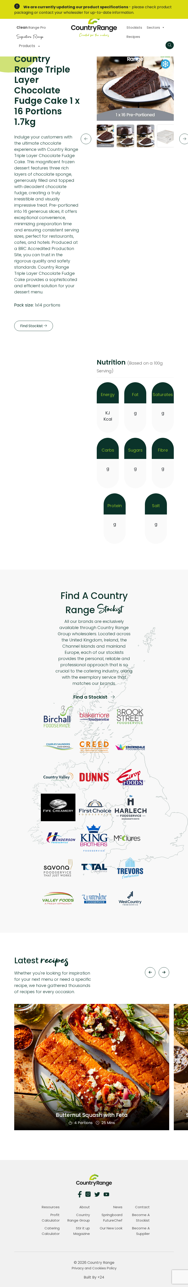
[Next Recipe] (164, 972)
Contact (142, 1207)
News (117, 1207)
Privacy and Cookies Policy (94, 1268)
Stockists (134, 27)
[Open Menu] (170, 45)
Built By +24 (94, 1277)
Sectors (153, 27)
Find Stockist (32, 326)
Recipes (133, 36)
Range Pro (31, 27)
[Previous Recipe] (150, 972)
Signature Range (30, 36)
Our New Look (111, 1228)
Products (27, 45)
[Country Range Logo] (94, 26)
